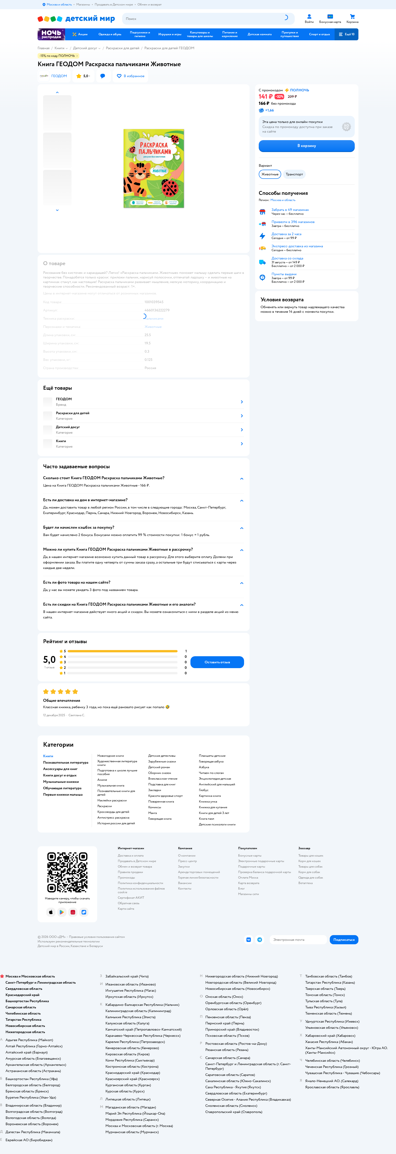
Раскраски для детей (122, 48)
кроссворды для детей (113, 812)
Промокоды (126, 877)
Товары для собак (310, 866)
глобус (204, 790)
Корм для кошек (309, 861)
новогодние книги (110, 756)
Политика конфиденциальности (140, 883)
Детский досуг (85, 48)
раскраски (104, 806)
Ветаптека (305, 883)
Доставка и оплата (130, 855)
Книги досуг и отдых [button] (60, 775)
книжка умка (208, 801)
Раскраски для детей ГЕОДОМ (169, 48)
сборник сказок (159, 773)
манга (152, 813)
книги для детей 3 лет (214, 813)
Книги (59, 48)
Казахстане (78, 946)
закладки (154, 790)
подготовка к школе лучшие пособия (117, 772)
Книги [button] (48, 756)
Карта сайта (126, 909)
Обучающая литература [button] (62, 788)
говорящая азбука (211, 761)
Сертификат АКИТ (131, 898)
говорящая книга (159, 819)
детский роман (159, 767)
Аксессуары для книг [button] (60, 769)
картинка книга (210, 796)
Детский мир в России (53, 946)
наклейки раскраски (112, 800)
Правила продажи (130, 872)
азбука (204, 767)
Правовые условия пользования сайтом (97, 937)
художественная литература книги (117, 763)
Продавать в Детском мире (137, 861)
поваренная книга (161, 801)
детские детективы (162, 756)
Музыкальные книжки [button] (61, 781)
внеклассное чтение (162, 779)
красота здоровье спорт (165, 796)
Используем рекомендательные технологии (69, 941)
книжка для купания (213, 807)
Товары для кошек (310, 855)
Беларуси (96, 946)
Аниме (102, 780)
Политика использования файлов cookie (141, 890)
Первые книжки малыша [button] (62, 794)
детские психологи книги (217, 824)
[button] (346, 34)
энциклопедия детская (215, 779)
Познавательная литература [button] (65, 762)
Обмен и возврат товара (135, 866)
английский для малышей (217, 784)
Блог (241, 888)
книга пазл (206, 819)
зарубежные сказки (162, 761)
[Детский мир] (76, 19)
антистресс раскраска (113, 817)
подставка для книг (162, 784)
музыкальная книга (110, 785)
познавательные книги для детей (116, 793)
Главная (44, 48)
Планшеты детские (212, 756)
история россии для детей (116, 823)
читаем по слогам (211, 773)
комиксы (154, 807)
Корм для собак (309, 872)
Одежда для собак (310, 877)
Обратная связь (128, 903)
